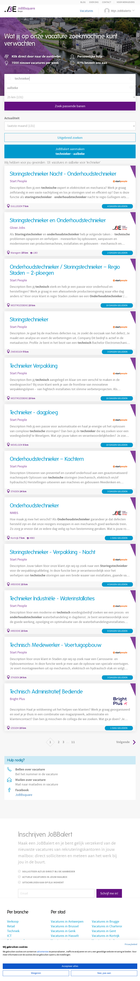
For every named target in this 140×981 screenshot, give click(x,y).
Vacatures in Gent (104, 931)
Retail (11, 926)
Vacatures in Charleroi (107, 926)
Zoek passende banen (70, 106)
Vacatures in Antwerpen (67, 921)
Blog (82, 2)
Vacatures (86, 11)
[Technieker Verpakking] (70, 379)
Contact (106, 2)
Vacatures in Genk (63, 931)
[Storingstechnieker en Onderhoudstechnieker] (70, 234)
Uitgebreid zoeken (70, 138)
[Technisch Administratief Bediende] (70, 707)
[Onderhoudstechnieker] (70, 519)
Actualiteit (12, 118)
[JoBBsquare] (21, 9)
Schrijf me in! (109, 893)
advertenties (43, 951)
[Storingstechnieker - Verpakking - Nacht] (70, 566)
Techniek (13, 931)
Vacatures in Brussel (65, 926)
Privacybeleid (131, 944)
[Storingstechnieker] (70, 333)
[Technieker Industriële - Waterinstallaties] (70, 612)
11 (73, 742)
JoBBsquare (23, 795)
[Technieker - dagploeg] (70, 426)
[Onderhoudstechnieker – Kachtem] (70, 473)
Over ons (93, 2)
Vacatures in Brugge (105, 921)
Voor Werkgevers (126, 2)
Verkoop (13, 921)
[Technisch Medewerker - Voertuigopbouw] (70, 659)
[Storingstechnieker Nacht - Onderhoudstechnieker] (70, 187)
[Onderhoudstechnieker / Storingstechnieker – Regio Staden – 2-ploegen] (70, 284)
